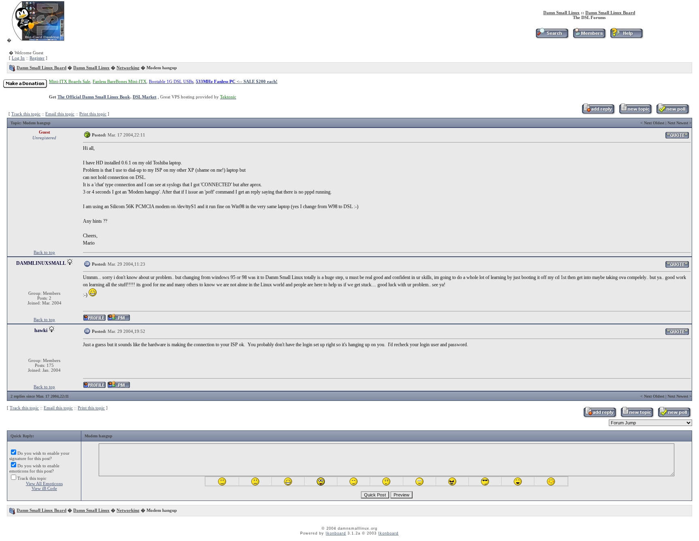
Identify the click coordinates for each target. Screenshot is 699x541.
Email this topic (59, 113)
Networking (128, 67)
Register (37, 57)
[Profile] (94, 319)
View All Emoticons (44, 483)
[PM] (118, 319)
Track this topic (25, 113)
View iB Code (44, 488)
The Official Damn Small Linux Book (93, 96)
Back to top (44, 252)
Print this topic (92, 113)
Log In (18, 57)
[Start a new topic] (635, 113)
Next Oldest (654, 123)
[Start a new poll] (673, 113)
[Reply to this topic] (598, 113)
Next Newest (677, 123)
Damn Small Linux (561, 12)
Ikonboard (336, 533)
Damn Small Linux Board (610, 12)
